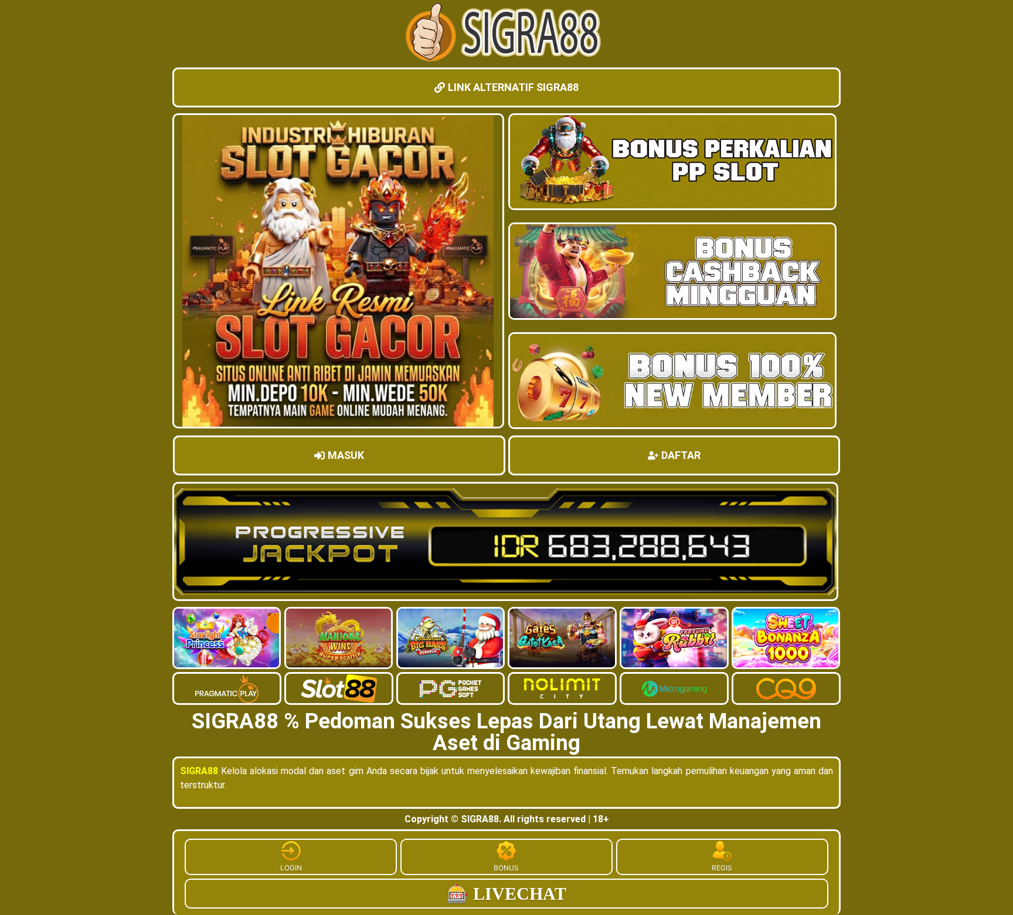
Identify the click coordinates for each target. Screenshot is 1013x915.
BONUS (506, 867)
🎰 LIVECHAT (506, 893)
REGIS (722, 867)
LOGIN (291, 867)
